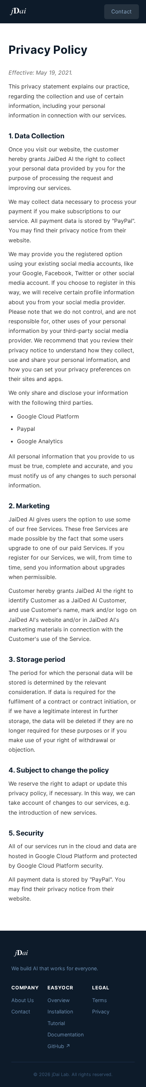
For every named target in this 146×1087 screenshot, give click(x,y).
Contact (121, 11)
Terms (99, 1000)
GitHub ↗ (59, 1046)
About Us (22, 1000)
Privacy (101, 1011)
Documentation (65, 1034)
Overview (58, 1000)
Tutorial (56, 1023)
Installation (60, 1011)
